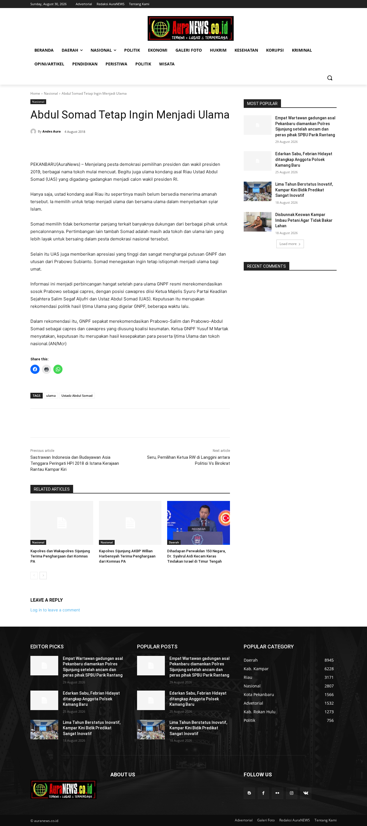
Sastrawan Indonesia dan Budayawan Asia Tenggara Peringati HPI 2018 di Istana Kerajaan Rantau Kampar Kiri (74, 463)
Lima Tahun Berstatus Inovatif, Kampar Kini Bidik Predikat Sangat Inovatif (304, 190)
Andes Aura (51, 131)
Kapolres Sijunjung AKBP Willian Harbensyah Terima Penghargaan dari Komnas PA (127, 556)
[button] (330, 78)
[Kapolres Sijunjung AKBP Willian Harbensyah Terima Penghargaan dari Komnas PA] (130, 523)
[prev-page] (34, 575)
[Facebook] (70, 146)
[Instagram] (291, 793)
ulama (51, 395)
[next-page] (43, 575)
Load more (288, 243)
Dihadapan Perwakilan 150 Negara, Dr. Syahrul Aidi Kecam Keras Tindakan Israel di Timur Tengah (196, 556)
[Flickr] (277, 793)
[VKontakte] (305, 793)
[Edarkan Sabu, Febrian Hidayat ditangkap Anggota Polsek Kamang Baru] (258, 161)
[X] (83, 146)
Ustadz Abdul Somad (77, 395)
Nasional (51, 93)
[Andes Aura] (34, 131)
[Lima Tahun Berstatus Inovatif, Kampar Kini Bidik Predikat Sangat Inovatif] (258, 191)
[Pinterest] (96, 146)
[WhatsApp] (109, 146)
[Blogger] (249, 793)
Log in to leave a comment (55, 609)
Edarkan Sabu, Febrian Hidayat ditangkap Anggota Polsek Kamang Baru (303, 159)
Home (35, 93)
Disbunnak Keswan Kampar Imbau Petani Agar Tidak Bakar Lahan (304, 220)
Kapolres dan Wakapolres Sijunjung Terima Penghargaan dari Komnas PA (60, 556)
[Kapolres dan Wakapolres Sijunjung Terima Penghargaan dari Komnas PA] (61, 523)
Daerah (174, 542)
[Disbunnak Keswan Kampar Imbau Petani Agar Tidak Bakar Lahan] (258, 222)
